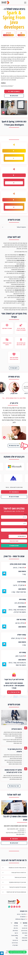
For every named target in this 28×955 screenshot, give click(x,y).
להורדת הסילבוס (14, 843)
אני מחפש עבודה (14, 492)
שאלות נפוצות (24, 940)
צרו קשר (16, 933)
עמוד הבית (16, 925)
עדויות (26, 935)
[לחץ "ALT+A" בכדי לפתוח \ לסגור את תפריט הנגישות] (2, 953)
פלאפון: (25, 521)
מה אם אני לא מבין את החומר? (20, 877)
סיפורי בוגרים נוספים (14, 786)
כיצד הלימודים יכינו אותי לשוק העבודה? (18, 872)
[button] (17, 952)
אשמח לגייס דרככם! (15, 496)
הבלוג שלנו (16, 928)
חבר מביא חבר (24, 928)
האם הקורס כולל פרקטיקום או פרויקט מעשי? (17, 887)
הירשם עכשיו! (15, 839)
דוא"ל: (26, 527)
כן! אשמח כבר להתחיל (15, 91)
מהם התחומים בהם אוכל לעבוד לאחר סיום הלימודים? (16, 892)
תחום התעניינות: (24, 533)
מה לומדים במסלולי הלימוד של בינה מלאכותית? (17, 867)
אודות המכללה (24, 938)
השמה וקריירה (15, 945)
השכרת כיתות (24, 933)
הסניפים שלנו (15, 930)
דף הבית (25, 925)
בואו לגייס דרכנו (24, 930)
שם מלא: (25, 514)
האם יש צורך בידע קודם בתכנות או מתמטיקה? (17, 882)
